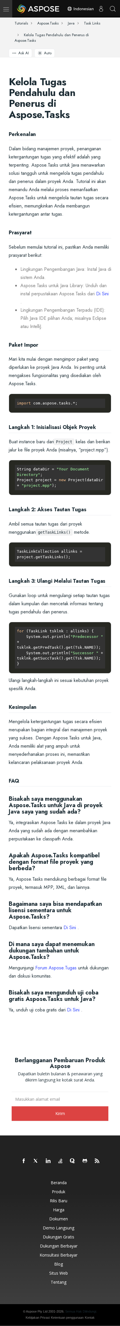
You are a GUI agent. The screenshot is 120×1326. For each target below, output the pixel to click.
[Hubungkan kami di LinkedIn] (48, 1161)
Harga (58, 1209)
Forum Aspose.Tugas (56, 967)
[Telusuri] (112, 9)
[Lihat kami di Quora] (73, 1161)
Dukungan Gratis (58, 1237)
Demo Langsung (58, 1228)
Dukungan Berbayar (58, 1246)
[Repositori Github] (85, 1161)
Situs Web (58, 1273)
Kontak (90, 1317)
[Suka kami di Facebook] (24, 1161)
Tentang (58, 1282)
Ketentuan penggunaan (67, 1317)
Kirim (60, 1113)
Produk (58, 1191)
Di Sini (102, 293)
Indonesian (83, 8)
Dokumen (58, 1219)
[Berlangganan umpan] (97, 1161)
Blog (58, 1264)
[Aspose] (38, 9)
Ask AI (23, 53)
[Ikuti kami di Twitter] (36, 1161)
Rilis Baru (58, 1200)
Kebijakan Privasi (38, 1317)
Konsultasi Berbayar (58, 1255)
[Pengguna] (101, 9)
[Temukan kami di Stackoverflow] (60, 1161)
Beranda (59, 1182)
